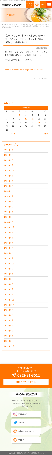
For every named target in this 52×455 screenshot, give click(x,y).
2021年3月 (8, 336)
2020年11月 (9, 346)
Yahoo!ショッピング (27, 431)
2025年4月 (8, 181)
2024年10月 (9, 191)
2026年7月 (8, 150)
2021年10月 (9, 305)
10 (26, 119)
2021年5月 (8, 331)
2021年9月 (8, 310)
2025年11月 (9, 170)
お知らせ (44, 78)
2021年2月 (8, 341)
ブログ (21, 440)
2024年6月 (8, 202)
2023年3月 (8, 253)
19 (39, 123)
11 (32, 119)
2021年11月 (9, 300)
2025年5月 (8, 176)
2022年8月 (8, 269)
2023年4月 (8, 248)
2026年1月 (8, 165)
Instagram (22, 414)
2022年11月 (9, 264)
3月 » (46, 134)
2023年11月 (9, 227)
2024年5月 (8, 207)
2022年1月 (8, 295)
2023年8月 (8, 233)
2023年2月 (8, 258)
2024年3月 (8, 217)
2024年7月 (8, 196)
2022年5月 (8, 279)
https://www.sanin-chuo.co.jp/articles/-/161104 (24, 70)
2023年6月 (8, 238)
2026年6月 (8, 155)
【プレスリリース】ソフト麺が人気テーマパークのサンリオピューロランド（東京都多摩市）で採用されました (25, 38)
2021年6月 (8, 326)
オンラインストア (30, 4)
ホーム (4, 24)
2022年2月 (8, 289)
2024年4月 (8, 212)
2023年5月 (8, 243)
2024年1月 (8, 222)
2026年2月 (8, 160)
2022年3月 (8, 284)
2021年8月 (8, 315)
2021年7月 (8, 320)
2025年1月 (8, 186)
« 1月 (13, 134)
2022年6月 (8, 274)
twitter (21, 422)
